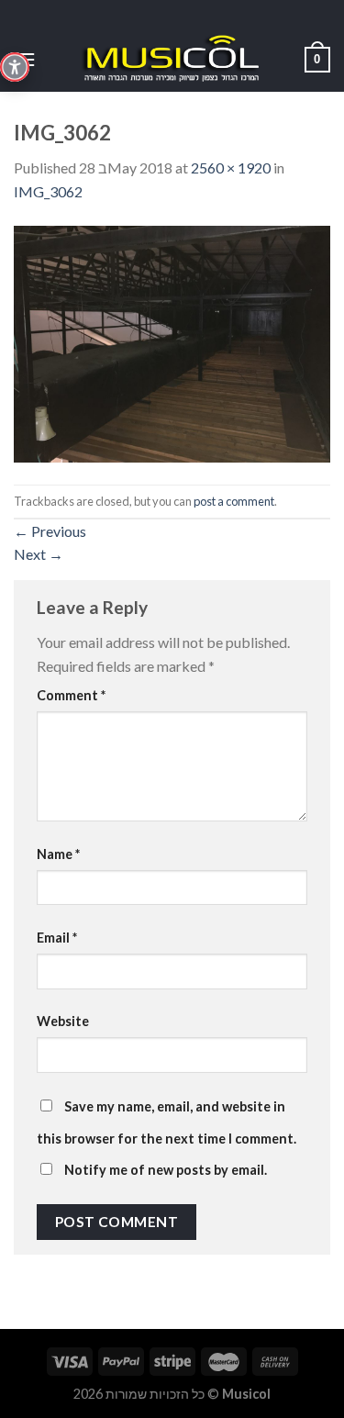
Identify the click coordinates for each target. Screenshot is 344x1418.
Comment (71, 695)
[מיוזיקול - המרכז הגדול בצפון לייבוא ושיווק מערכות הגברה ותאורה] (172, 59)
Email (57, 937)
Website (63, 1021)
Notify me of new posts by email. (165, 1170)
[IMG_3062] (172, 342)
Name (58, 854)
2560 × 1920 (231, 167)
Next (38, 554)
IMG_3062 (48, 191)
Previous (50, 531)
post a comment (234, 501)
